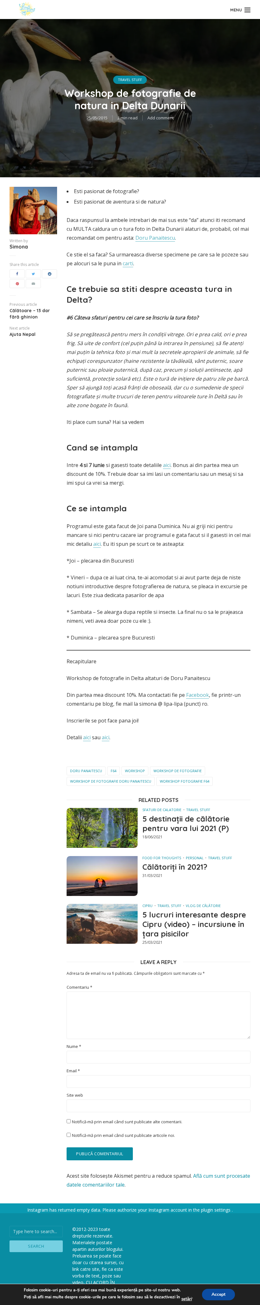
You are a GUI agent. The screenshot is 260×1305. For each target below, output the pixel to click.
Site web (75, 1095)
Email (73, 1071)
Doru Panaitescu (155, 237)
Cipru (147, 905)
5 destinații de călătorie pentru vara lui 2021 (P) (186, 823)
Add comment (160, 118)
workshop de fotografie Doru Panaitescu (110, 781)
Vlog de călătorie (203, 905)
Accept (218, 1294)
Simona (19, 246)
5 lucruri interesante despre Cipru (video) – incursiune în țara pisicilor (194, 924)
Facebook (197, 694)
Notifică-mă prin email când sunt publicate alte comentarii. (127, 1122)
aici (167, 465)
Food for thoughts (161, 857)
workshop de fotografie (177, 770)
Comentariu (79, 987)
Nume (74, 1046)
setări (186, 1299)
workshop (135, 770)
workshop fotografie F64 (184, 781)
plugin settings (216, 1210)
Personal (195, 857)
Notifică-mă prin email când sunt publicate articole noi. (123, 1135)
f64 (113, 770)
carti (128, 263)
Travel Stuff (130, 79)
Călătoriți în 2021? (174, 867)
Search (36, 1246)
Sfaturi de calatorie (161, 809)
